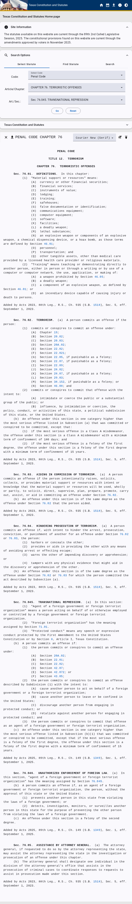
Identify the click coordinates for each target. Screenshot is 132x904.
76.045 (97, 781)
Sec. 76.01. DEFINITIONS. (36, 174)
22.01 (58, 660)
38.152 (59, 382)
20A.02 (59, 344)
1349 (96, 758)
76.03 (13, 538)
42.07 (58, 668)
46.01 (48, 244)
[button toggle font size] (120, 137)
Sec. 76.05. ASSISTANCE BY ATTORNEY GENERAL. (52, 845)
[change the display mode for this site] (126, 5)
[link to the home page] (101, 5)
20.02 (58, 336)
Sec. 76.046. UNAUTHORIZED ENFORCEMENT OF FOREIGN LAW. (61, 773)
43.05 (58, 676)
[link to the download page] (114, 5)
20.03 (58, 340)
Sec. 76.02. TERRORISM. (34, 320)
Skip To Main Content (83, 5)
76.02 (111, 495)
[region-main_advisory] (66, 27)
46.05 (99, 277)
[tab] (27, 64)
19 (56, 332)
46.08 (58, 386)
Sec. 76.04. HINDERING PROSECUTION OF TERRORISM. (56, 526)
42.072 (59, 672)
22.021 (59, 353)
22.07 (58, 361)
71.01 (43, 627)
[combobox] (77, 76)
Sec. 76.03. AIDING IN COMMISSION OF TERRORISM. (55, 474)
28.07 (58, 373)
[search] (66, 55)
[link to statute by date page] (107, 5)
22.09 (58, 365)
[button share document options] (12, 137)
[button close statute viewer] (6, 137)
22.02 (58, 349)
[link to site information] (120, 5)
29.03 (58, 377)
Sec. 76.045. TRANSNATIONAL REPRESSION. (48, 602)
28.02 (58, 369)
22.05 (58, 357)
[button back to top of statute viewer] (126, 137)
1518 (96, 305)
